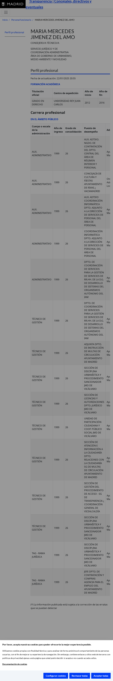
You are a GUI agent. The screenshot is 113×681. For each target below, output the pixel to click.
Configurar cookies (56, 675)
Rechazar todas (80, 675)
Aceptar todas (101, 675)
